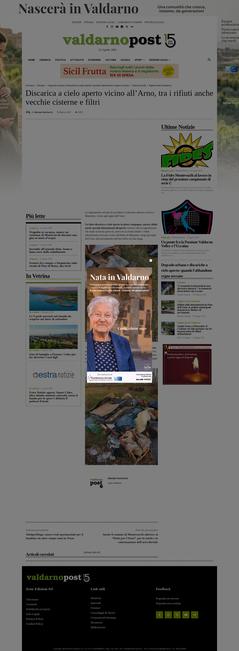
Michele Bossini (182, 171)
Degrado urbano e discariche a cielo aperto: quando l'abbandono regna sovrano (88, 85)
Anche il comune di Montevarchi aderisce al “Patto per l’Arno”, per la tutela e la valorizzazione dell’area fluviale (130, 538)
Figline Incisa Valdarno (160, 85)
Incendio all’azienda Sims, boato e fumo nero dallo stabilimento (50, 250)
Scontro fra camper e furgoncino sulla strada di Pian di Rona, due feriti (53, 264)
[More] (210, 111)
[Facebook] (107, 26)
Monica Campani (183, 316)
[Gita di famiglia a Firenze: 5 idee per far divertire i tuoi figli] (53, 337)
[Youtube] (117, 26)
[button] (209, 60)
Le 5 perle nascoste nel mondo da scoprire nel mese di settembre (50, 318)
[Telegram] (122, 26)
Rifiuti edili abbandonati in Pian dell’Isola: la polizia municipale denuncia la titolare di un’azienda (194, 308)
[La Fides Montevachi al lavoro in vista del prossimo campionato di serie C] (187, 150)
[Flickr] (131, 26)
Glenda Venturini (43, 112)
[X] (180, 111)
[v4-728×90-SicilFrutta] (119, 71)
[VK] (195, 111)
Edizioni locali (139, 85)
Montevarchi (167, 171)
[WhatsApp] (202, 111)
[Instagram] (112, 26)
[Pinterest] (187, 111)
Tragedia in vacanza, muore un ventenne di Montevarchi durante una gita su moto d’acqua (53, 235)
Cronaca (30, 85)
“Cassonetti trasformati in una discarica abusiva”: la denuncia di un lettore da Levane (194, 288)
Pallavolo (165, 237)
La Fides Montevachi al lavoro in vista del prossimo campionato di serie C (186, 179)
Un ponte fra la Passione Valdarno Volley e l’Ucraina (187, 244)
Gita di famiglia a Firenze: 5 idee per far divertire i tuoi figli (52, 356)
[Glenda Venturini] (28, 112)
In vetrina (34, 312)
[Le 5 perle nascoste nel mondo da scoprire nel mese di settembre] (53, 299)
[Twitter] (126, 26)
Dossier (41, 85)
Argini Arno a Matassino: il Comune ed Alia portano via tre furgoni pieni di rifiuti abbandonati (194, 330)
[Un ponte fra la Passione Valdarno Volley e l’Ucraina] (187, 217)
